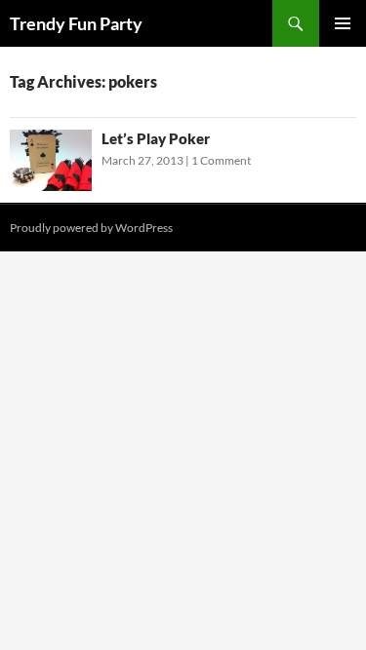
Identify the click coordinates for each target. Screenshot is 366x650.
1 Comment (221, 160)
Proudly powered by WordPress (91, 227)
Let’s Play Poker (156, 138)
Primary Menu (342, 23)
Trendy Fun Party (76, 23)
